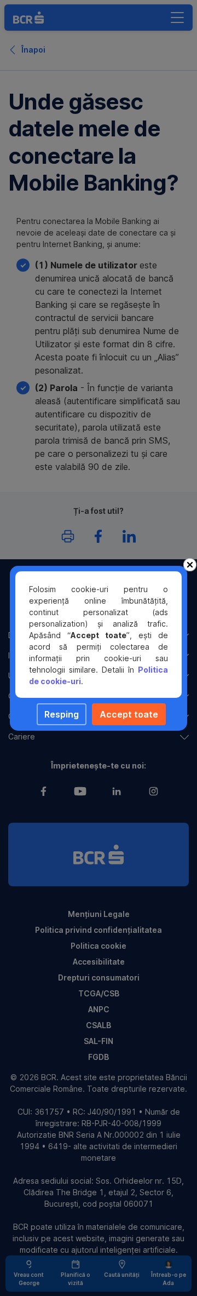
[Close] (189, 564)
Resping (61, 714)
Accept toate (129, 714)
